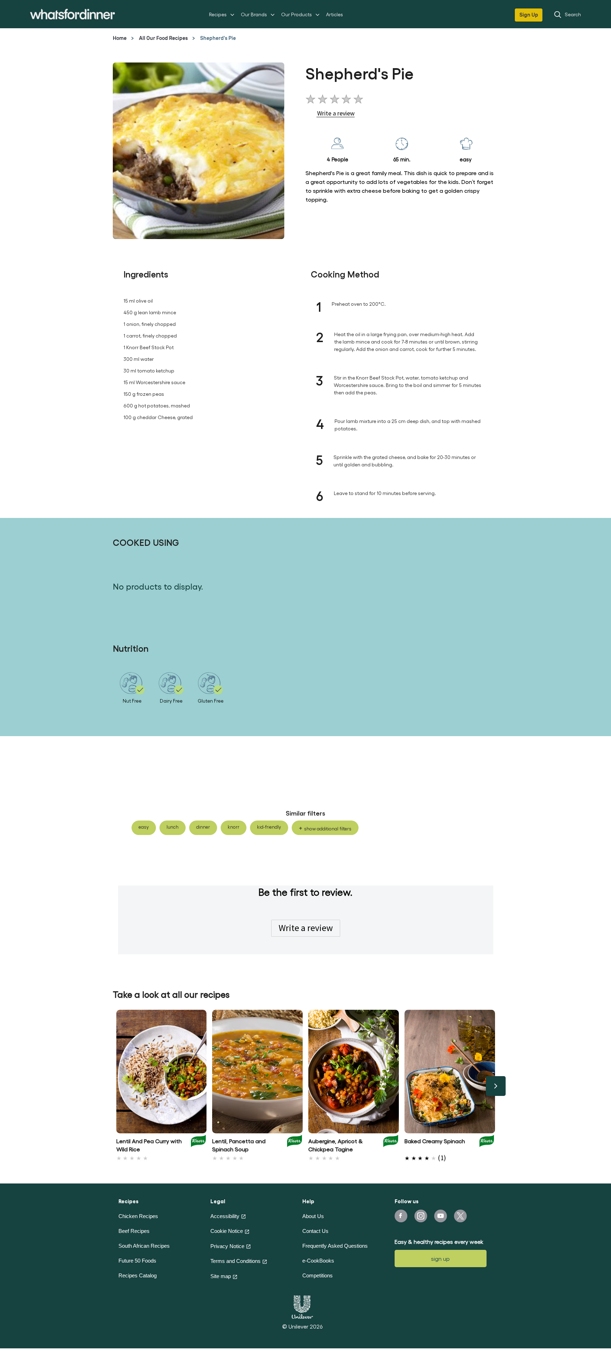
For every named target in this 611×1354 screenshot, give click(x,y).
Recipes (218, 14)
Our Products (296, 14)
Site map (220, 1276)
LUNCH (173, 826)
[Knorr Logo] (198, 1143)
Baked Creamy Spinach (435, 1141)
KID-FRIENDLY (269, 826)
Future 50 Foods (137, 1261)
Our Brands (254, 14)
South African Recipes (144, 1246)
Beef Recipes (134, 1231)
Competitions (317, 1275)
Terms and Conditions (235, 1261)
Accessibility (224, 1216)
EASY (144, 826)
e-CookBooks (318, 1261)
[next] (496, 1086)
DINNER (203, 826)
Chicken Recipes (138, 1216)
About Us (313, 1216)
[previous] (116, 1086)
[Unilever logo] (302, 1306)
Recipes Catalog (137, 1275)
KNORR (233, 826)
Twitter (460, 1216)
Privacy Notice (227, 1246)
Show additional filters (327, 828)
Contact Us (315, 1231)
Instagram (420, 1216)
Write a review (306, 928)
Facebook (401, 1216)
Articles (334, 14)
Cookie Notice (226, 1231)
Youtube (440, 1216)
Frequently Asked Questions (335, 1246)
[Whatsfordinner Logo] (72, 14)
